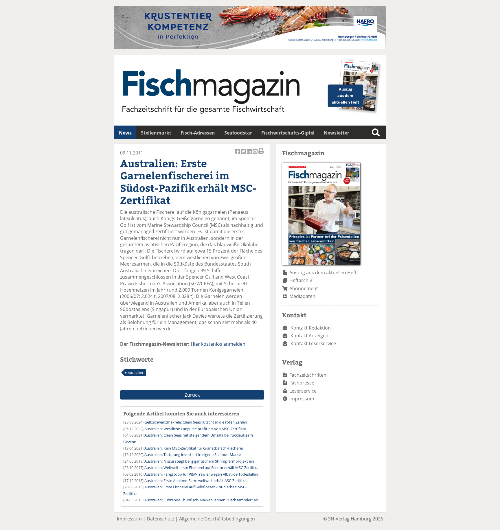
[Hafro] (250, 47)
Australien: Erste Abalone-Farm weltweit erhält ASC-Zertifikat (196, 480)
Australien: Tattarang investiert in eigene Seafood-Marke (192, 454)
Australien (135, 372)
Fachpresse (301, 383)
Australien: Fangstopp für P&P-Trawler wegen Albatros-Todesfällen (201, 474)
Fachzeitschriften (307, 375)
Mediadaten (302, 296)
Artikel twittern (244, 154)
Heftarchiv (300, 280)
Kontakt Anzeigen (309, 335)
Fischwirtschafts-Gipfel (288, 133)
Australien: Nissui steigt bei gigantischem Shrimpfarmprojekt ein (199, 461)
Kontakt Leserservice (313, 343)
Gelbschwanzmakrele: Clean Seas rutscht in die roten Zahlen (195, 422)
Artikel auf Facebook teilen (238, 154)
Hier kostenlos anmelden (218, 344)
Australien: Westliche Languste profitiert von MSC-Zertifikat (195, 428)
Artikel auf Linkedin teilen (250, 154)
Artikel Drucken (261, 154)
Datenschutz (160, 519)
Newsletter (336, 133)
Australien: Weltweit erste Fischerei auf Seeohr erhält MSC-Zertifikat (202, 467)
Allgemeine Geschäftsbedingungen (217, 519)
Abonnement (303, 288)
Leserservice (303, 391)
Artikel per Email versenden (255, 154)
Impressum (301, 398)
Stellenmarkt (156, 133)
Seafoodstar (238, 133)
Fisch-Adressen (198, 133)
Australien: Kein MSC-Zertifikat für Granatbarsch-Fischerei (193, 448)
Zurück (192, 395)
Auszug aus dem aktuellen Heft (322, 272)
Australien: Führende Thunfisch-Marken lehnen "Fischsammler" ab (201, 500)
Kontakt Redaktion (311, 328)
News (125, 133)
